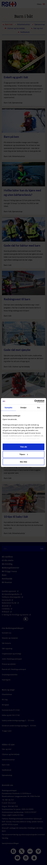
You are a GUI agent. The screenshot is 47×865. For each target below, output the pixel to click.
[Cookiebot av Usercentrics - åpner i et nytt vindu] (34, 401)
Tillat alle (23, 447)
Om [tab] (38, 408)
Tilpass (22, 454)
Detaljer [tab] (23, 408)
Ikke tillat (23, 462)
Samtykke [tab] (8, 408)
